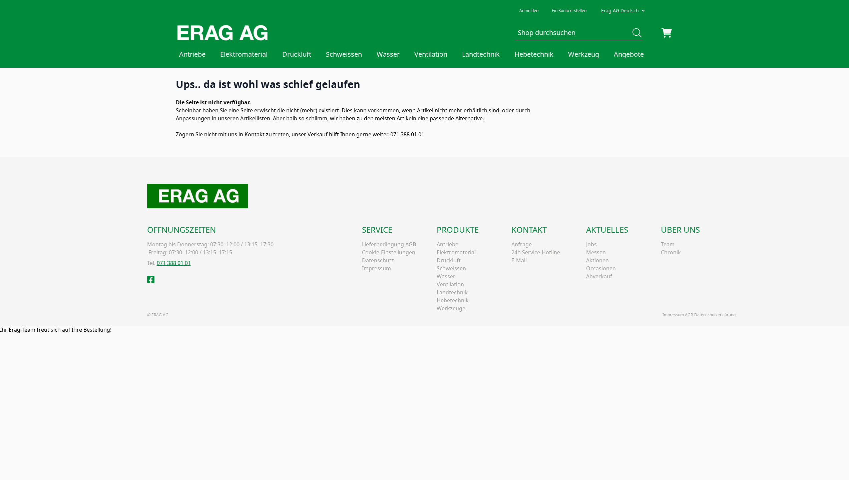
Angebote (629, 54)
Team (668, 244)
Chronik (671, 252)
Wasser (388, 54)
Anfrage (521, 244)
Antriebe (192, 54)
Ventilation (430, 54)
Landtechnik (481, 54)
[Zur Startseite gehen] (222, 32)
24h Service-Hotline (535, 252)
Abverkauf (599, 276)
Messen (596, 252)
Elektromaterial (244, 54)
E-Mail (519, 260)
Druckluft (296, 54)
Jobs (591, 244)
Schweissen (344, 54)
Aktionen (597, 260)
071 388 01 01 (174, 263)
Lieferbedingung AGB (389, 244)
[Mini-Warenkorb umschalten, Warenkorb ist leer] (667, 33)
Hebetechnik (533, 54)
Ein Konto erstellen (569, 10)
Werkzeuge (451, 308)
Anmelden (528, 10)
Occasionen (601, 268)
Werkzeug (583, 54)
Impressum (376, 268)
